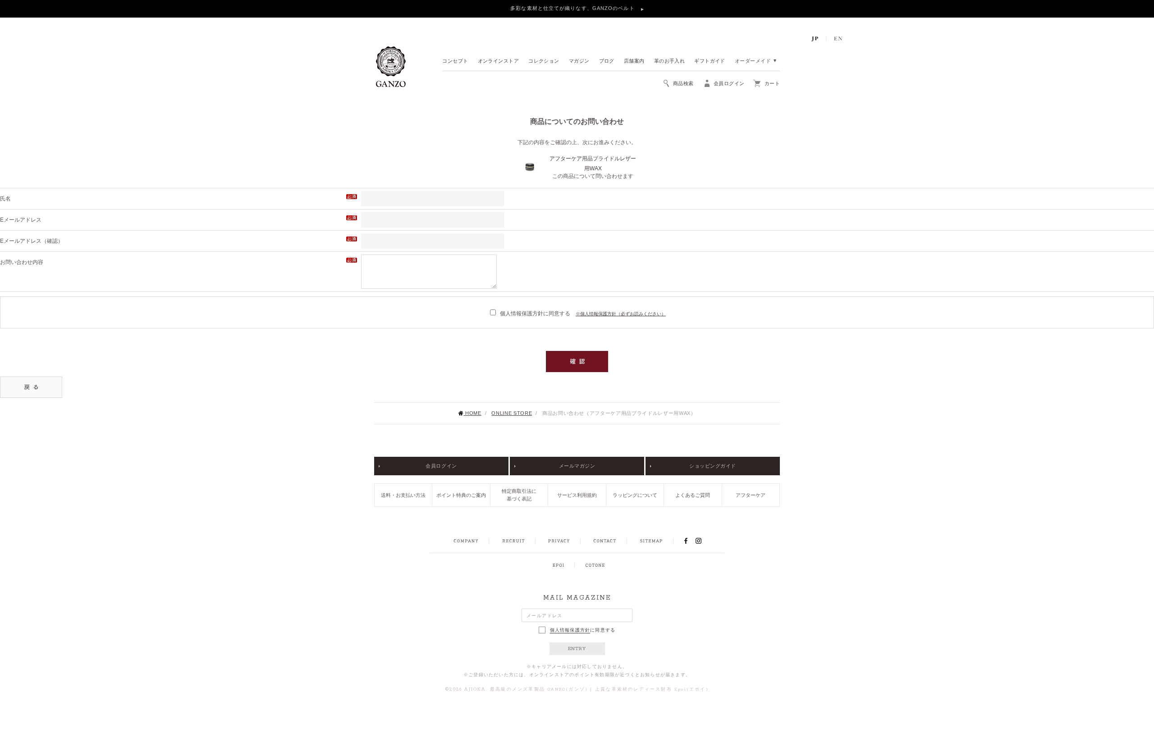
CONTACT (604, 541)
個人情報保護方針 (570, 630)
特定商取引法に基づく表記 (519, 494)
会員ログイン (441, 466)
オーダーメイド (753, 61)
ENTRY (577, 649)
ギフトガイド (709, 61)
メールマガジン (577, 466)
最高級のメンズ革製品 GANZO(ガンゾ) (539, 689)
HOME (472, 413)
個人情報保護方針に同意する (535, 313)
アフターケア (750, 495)
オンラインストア (498, 61)
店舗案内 (634, 61)
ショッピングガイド (712, 466)
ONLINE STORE (511, 413)
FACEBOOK (685, 540)
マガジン (579, 61)
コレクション (543, 61)
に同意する (583, 630)
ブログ (606, 61)
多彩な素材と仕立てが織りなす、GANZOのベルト (573, 8)
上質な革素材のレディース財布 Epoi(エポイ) (652, 689)
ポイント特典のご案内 (461, 495)
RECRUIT (513, 541)
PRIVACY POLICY (559, 541)
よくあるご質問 (692, 495)
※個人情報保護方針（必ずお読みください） (621, 313)
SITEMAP (651, 541)
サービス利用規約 (577, 495)
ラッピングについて (635, 495)
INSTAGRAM (703, 540)
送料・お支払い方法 (403, 495)
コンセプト (455, 61)
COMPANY (466, 541)
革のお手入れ (669, 61)
